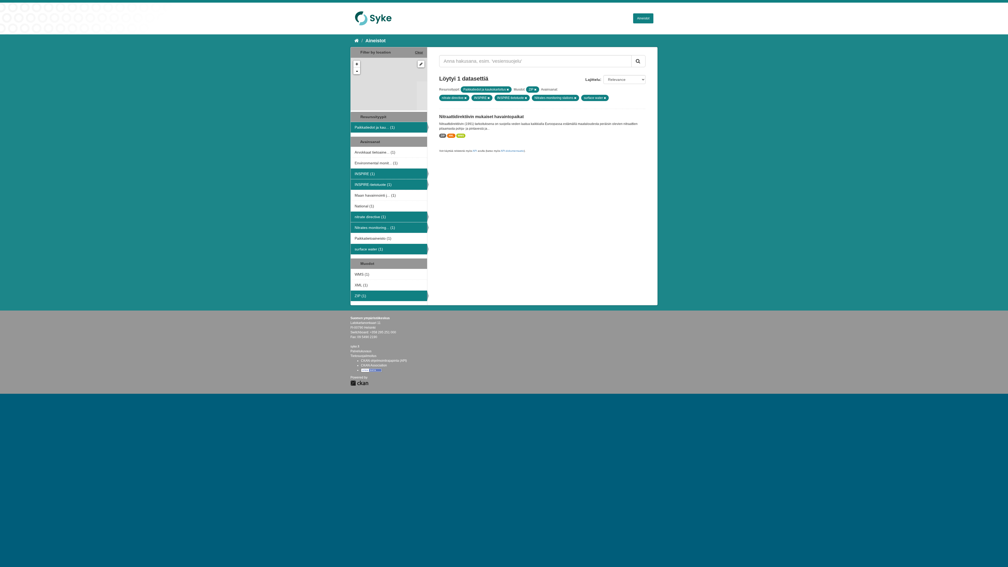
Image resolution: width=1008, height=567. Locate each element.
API (474, 150)
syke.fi (354, 346)
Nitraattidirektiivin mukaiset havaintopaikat (481, 116)
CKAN (359, 383)
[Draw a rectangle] (421, 64)
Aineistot (643, 18)
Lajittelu (592, 79)
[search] (638, 61)
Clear (419, 52)
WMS (461, 135)
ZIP (443, 135)
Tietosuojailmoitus (363, 356)
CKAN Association (374, 365)
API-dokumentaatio (512, 150)
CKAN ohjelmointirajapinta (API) (384, 361)
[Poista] (508, 89)
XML (451, 135)
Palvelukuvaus (360, 351)
